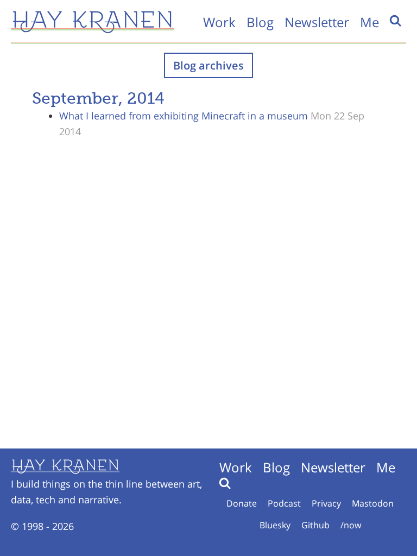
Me (369, 22)
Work (219, 22)
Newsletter (317, 22)
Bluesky (275, 525)
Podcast (284, 503)
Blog (260, 22)
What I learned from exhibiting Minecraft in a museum (183, 115)
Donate (241, 503)
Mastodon (373, 503)
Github (315, 525)
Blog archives (208, 65)
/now (350, 525)
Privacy (326, 503)
